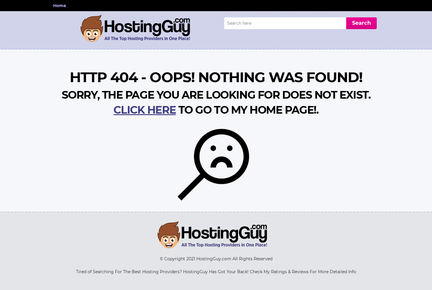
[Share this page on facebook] (426, 131)
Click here (144, 109)
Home (59, 5)
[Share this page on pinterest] (426, 151)
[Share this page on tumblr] (426, 141)
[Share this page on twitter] (426, 121)
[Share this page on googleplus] (426, 161)
